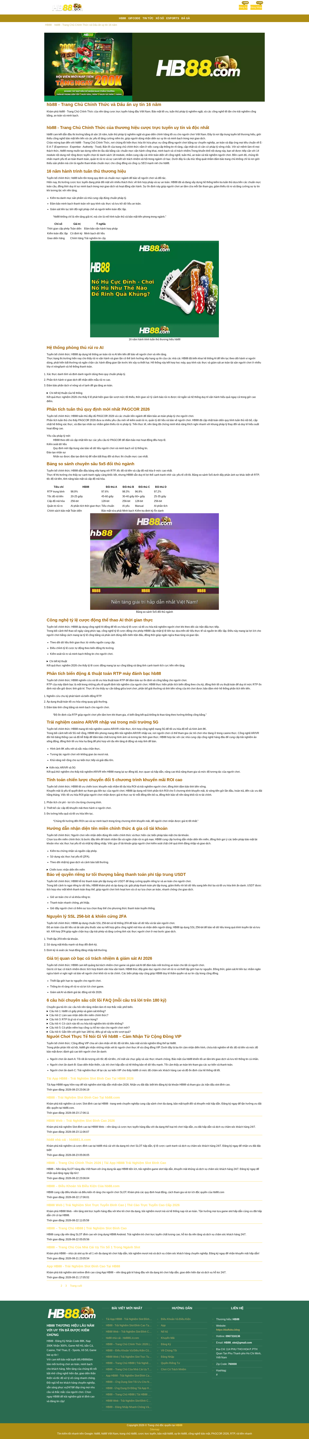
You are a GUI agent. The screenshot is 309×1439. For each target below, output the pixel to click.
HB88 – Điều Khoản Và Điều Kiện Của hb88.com (83, 1186)
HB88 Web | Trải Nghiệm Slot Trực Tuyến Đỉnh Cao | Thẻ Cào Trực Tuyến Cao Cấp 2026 (113, 1205)
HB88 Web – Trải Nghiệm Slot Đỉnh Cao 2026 (81, 1120)
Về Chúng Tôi (169, 1350)
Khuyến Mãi (168, 1338)
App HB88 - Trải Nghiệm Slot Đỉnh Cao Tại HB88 (83, 1266)
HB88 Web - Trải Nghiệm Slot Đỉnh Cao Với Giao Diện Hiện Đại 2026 (129, 1400)
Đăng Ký (166, 1344)
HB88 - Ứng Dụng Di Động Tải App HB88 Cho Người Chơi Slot (129, 1388)
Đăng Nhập (167, 1356)
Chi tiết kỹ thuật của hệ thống (65, 393)
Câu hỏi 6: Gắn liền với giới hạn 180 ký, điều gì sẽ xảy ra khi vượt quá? (90, 1031)
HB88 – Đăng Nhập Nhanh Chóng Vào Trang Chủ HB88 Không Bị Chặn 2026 (129, 1407)
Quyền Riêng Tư (170, 1363)
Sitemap (154, 1429)
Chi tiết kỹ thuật (58, 661)
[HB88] (68, 7)
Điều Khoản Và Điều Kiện (176, 1319)
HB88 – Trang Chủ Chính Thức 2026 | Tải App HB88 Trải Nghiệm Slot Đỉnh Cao (106, 1163)
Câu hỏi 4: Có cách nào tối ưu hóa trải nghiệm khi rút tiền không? (86, 1023)
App (163, 1325)
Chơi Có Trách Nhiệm (173, 1369)
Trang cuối (76, 1285)
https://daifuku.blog (228, 1329)
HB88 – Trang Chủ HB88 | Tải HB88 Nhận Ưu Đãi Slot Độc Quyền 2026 (129, 1394)
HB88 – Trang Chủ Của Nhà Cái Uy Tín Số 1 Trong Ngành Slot (93, 1247)
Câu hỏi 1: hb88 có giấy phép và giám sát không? (77, 1011)
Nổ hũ (164, 1331)
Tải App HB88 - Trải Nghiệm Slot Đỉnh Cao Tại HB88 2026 (90, 1078)
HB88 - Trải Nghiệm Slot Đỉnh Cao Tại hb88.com (83, 1097)
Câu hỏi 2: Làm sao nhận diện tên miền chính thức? (78, 1015)
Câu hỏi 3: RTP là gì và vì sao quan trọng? (73, 1019)
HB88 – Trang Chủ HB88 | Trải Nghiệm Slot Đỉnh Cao (87, 1228)
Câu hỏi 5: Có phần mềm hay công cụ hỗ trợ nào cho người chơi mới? (89, 1027)
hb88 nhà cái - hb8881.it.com (69, 1139)
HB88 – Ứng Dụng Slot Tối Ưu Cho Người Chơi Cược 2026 (129, 1382)
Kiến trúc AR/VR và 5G (62, 767)
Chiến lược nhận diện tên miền (67, 869)
